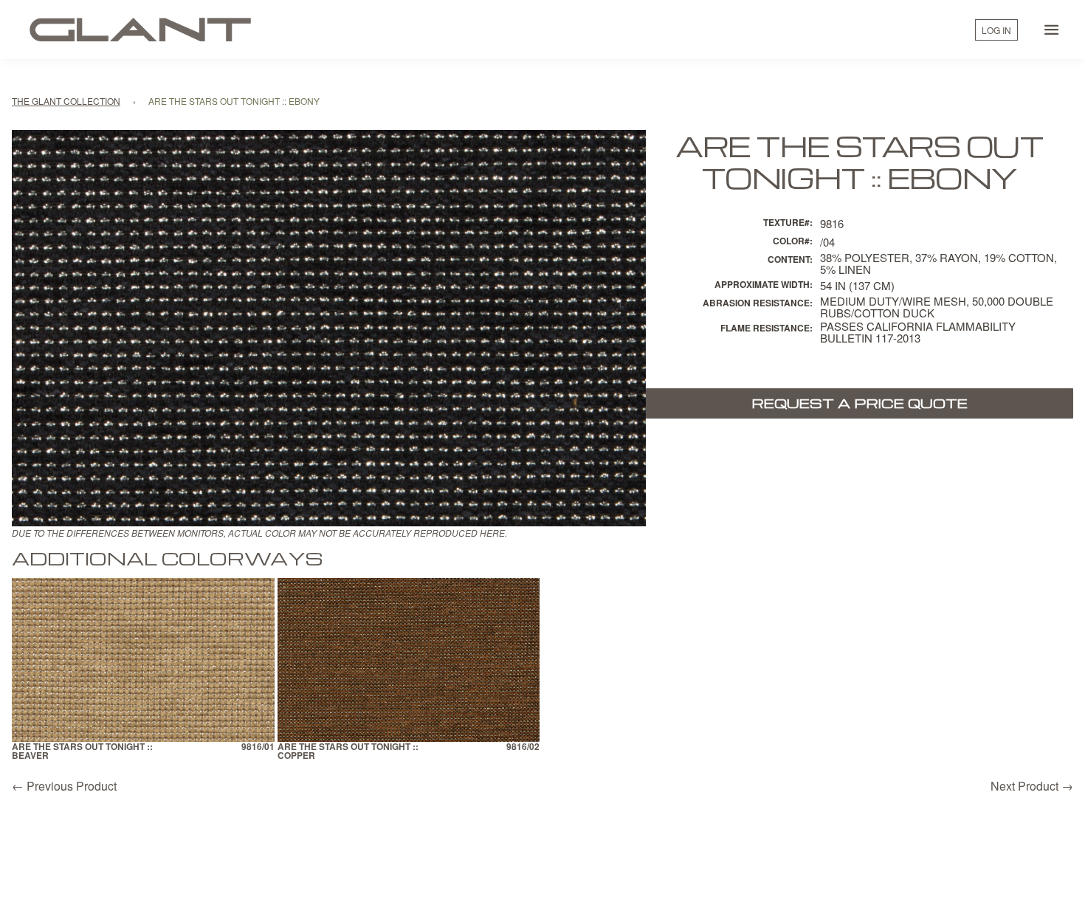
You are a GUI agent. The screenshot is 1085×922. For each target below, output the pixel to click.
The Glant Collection (66, 100)
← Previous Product (64, 785)
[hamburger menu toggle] (1051, 29)
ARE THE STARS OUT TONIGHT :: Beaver (82, 752)
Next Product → (1032, 785)
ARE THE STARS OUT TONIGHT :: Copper (348, 752)
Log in (996, 30)
